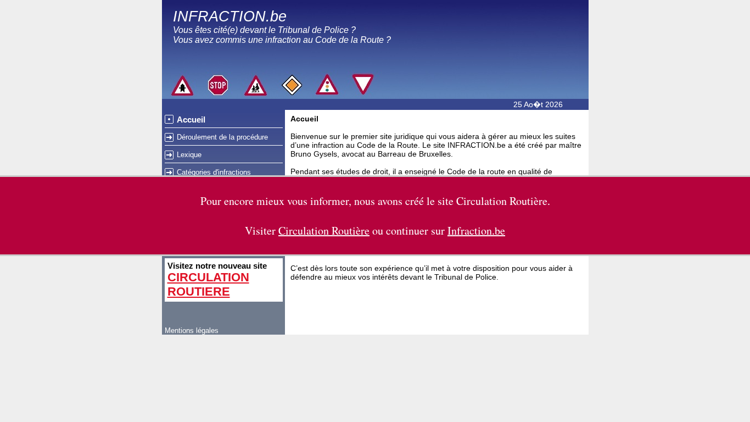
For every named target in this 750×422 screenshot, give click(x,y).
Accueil (191, 119)
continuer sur (445, 230)
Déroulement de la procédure (222, 137)
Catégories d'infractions (214, 172)
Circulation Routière (501, 200)
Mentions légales (192, 330)
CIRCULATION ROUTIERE (208, 284)
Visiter (307, 230)
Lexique (189, 155)
